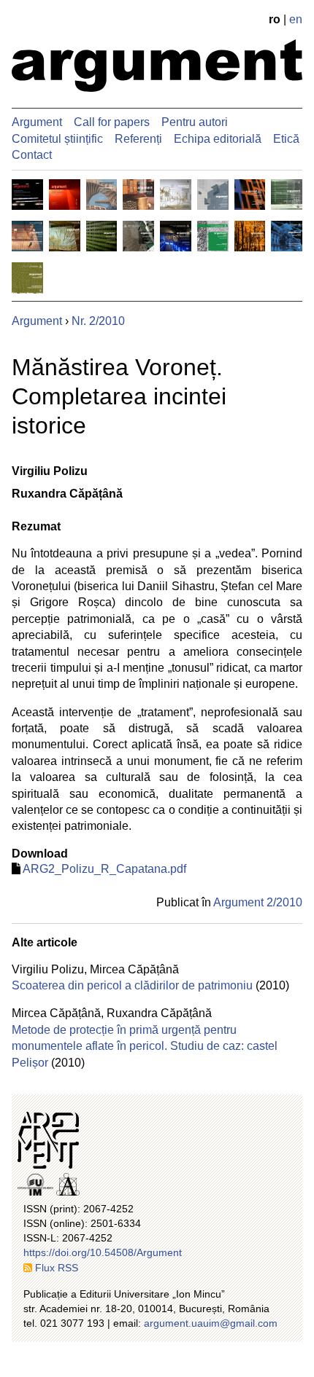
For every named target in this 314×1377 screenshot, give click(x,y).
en (295, 19)
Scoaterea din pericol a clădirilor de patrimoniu (132, 985)
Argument (37, 122)
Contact (32, 155)
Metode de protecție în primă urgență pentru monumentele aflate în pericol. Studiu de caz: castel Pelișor (144, 1046)
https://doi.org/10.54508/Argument (102, 1252)
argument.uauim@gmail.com (210, 1323)
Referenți (138, 139)
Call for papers (112, 122)
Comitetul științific (57, 139)
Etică (286, 139)
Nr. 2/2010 (98, 321)
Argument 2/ (257, 902)
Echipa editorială (217, 139)
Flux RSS (56, 1268)
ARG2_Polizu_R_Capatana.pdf (104, 869)
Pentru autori (194, 122)
